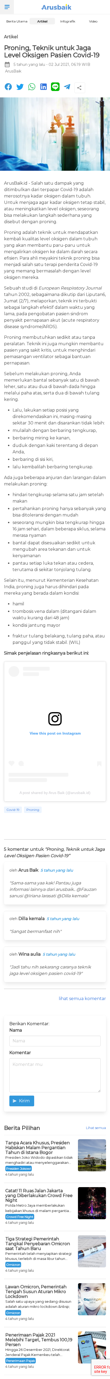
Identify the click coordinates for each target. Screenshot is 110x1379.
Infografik (67, 21)
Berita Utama (16, 21)
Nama (15, 1030)
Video (93, 21)
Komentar (20, 1052)
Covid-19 (12, 810)
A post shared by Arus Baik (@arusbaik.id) (55, 793)
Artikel (42, 21)
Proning (32, 810)
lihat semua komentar (82, 998)
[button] (7, 7)
